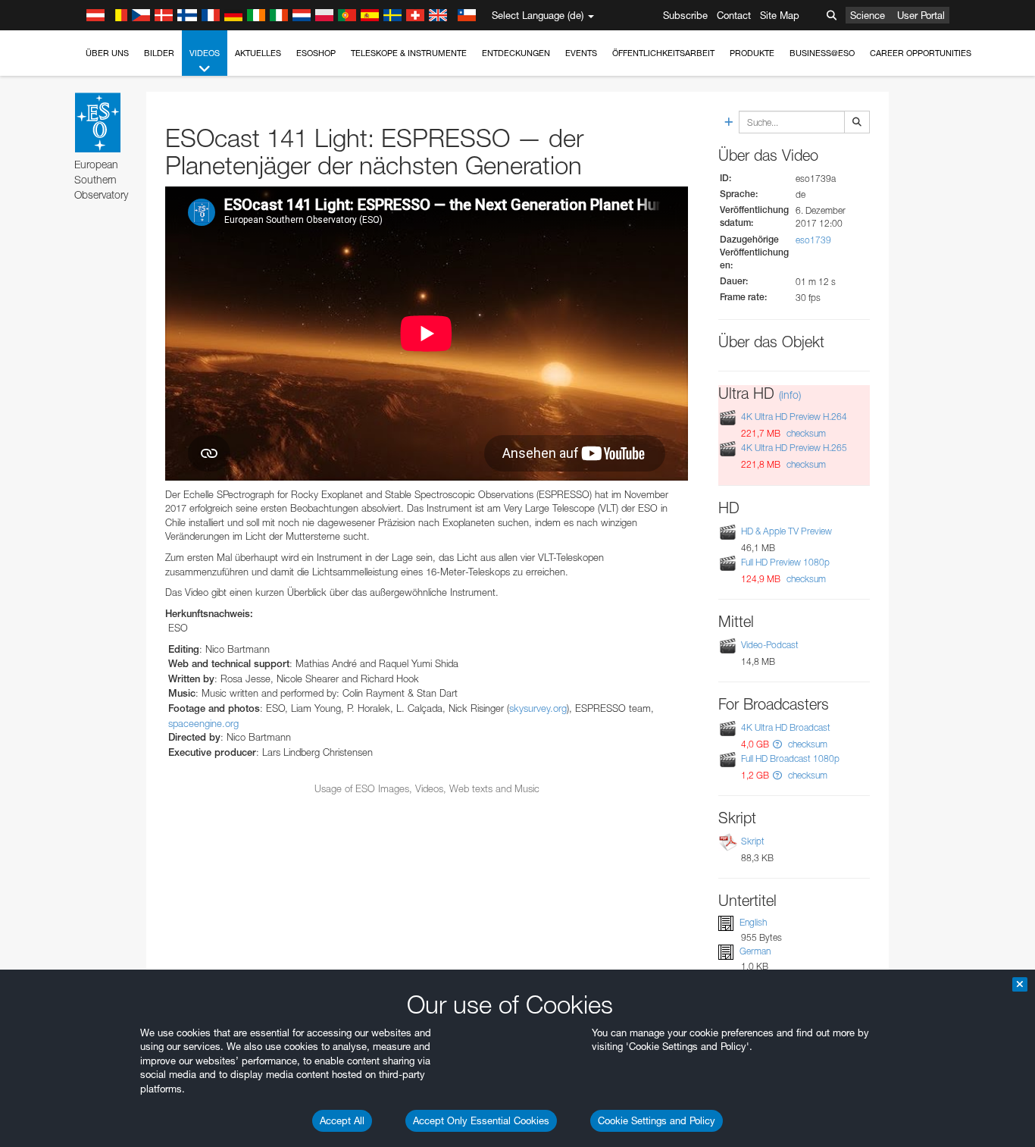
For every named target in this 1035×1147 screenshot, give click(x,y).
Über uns (107, 53)
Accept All (342, 1120)
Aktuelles (258, 53)
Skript (753, 841)
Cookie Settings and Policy (656, 1120)
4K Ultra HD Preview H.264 (794, 416)
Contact (734, 15)
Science (867, 15)
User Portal (921, 15)
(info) (790, 394)
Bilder (159, 53)
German (755, 951)
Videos (204, 53)
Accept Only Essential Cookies (481, 1120)
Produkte (752, 53)
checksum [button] (805, 433)
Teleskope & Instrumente (409, 53)
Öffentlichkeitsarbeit (663, 53)
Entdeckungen (516, 53)
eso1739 (813, 240)
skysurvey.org (538, 708)
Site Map (779, 15)
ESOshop (316, 53)
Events (581, 53)
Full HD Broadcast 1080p (790, 758)
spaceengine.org (203, 723)
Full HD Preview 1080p (785, 562)
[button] (777, 744)
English (753, 922)
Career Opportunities (920, 53)
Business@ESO (822, 53)
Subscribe (685, 15)
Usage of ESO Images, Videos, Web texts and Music (426, 788)
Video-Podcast (770, 644)
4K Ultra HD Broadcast (785, 727)
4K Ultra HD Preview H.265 (794, 448)
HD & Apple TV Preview (786, 531)
